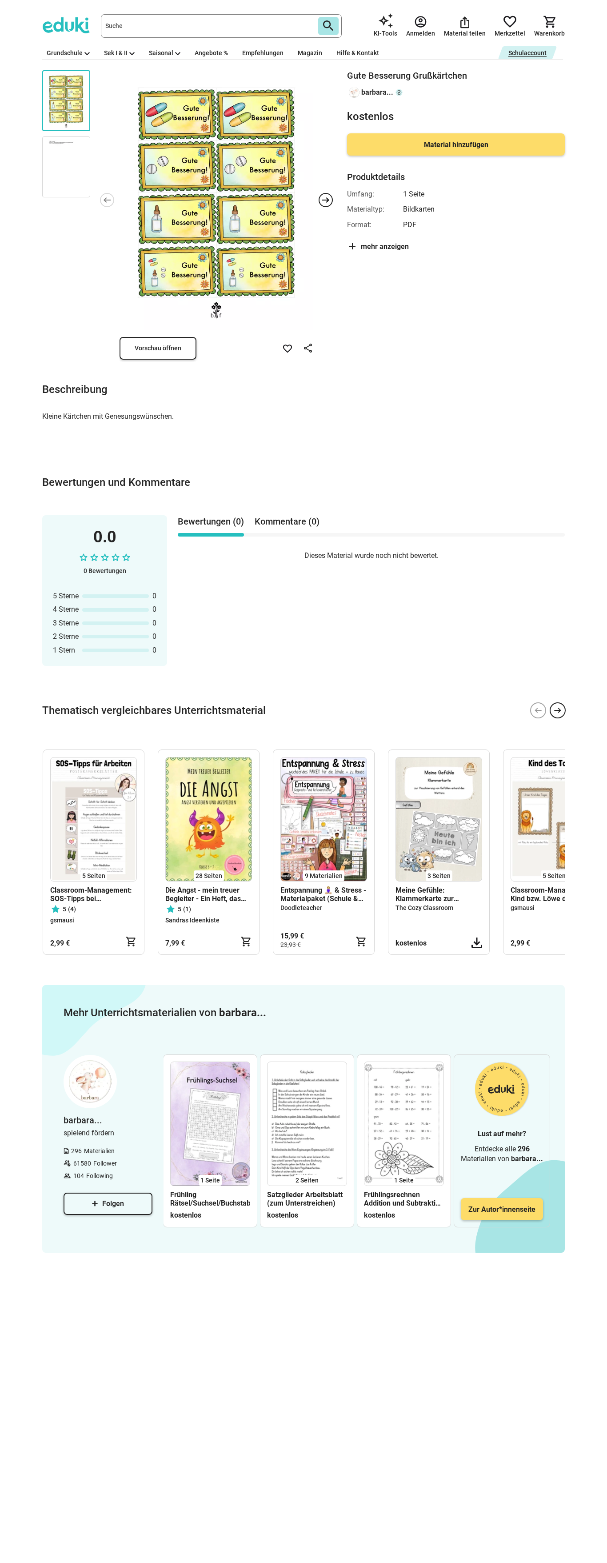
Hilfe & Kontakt (357, 52)
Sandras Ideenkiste (192, 920)
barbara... (377, 92)
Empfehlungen (263, 52)
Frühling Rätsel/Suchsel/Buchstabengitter (210, 1198)
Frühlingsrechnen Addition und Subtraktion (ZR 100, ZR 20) (403, 1198)
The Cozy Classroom (424, 907)
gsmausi (62, 920)
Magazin (310, 52)
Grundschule (65, 52)
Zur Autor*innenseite (501, 1209)
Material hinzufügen (456, 144)
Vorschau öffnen (158, 348)
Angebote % (211, 52)
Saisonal (161, 52)
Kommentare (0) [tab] (287, 521)
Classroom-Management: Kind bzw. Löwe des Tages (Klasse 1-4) (553, 894)
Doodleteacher (301, 907)
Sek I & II (116, 52)
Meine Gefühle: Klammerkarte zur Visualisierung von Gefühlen (424, 894)
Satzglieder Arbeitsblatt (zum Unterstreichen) (305, 1198)
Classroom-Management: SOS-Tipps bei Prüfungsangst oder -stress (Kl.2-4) (91, 894)
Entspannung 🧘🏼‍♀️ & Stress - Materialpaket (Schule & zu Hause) (323, 894)
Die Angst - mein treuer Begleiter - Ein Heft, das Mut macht (203, 894)
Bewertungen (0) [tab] (211, 521)
